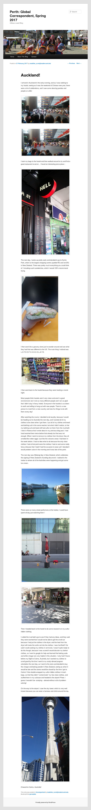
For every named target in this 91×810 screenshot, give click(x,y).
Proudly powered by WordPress (45, 802)
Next (79, 63)
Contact (33, 57)
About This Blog (23, 57)
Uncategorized (40, 792)
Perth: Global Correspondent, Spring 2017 (28, 15)
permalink (33, 794)
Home (12, 57)
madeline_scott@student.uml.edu (40, 63)
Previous (71, 63)
